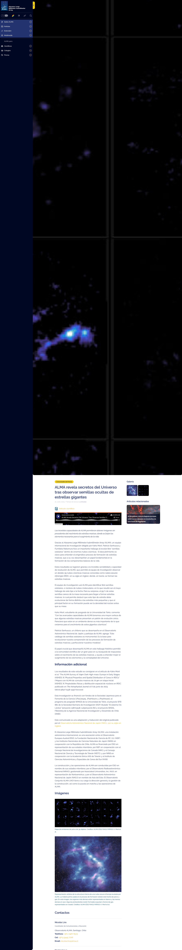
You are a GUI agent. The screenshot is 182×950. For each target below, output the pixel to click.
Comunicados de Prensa (64, 482)
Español (6, 15)
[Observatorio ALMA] (16, 6)
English (3, 15)
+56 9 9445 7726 (66, 937)
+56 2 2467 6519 (71, 934)
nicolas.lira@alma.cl (69, 941)
